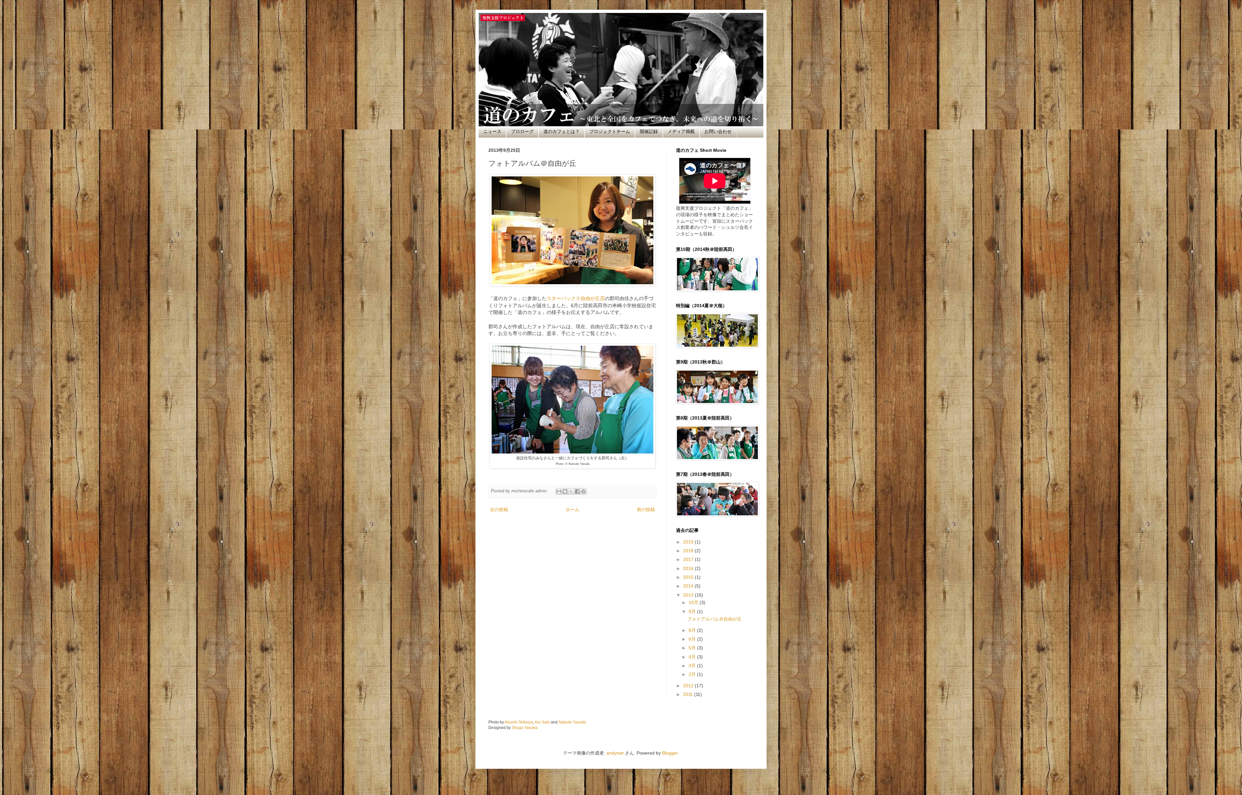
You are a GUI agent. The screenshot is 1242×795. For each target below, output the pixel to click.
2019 (689, 541)
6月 (693, 639)
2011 (688, 694)
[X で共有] (571, 491)
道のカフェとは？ (561, 131)
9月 (693, 611)
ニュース (492, 131)
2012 (689, 685)
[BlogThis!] (565, 491)
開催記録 (649, 131)
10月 (694, 602)
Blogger (670, 753)
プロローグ (522, 131)
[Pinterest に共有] (583, 491)
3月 (693, 665)
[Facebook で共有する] (577, 491)
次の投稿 (499, 509)
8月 (693, 630)
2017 (689, 559)
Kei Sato (542, 722)
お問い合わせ (718, 131)
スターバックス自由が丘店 (576, 298)
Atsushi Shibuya (519, 722)
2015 (689, 577)
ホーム (572, 509)
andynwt (615, 753)
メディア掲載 (681, 131)
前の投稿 (646, 509)
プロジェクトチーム (609, 131)
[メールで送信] (559, 491)
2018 (689, 550)
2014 (689, 585)
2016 (689, 568)
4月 (693, 656)
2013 (689, 595)
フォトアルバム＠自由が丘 (714, 618)
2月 (693, 674)
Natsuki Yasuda (572, 722)
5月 (693, 647)
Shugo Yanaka (525, 727)
